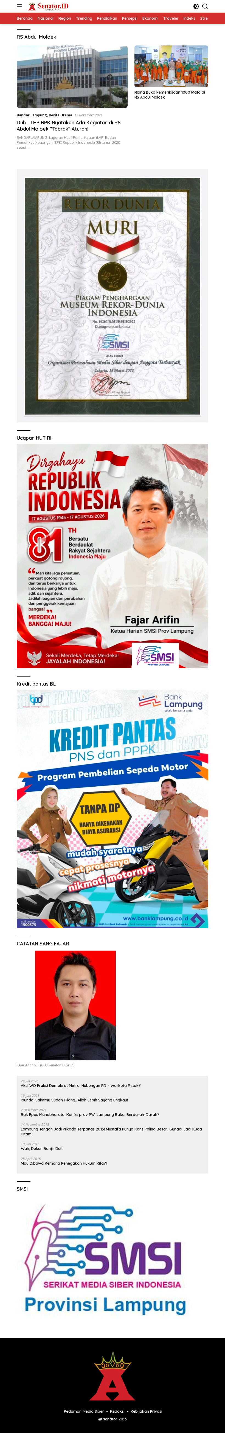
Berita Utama (60, 115)
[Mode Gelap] (196, 6)
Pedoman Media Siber (84, 1411)
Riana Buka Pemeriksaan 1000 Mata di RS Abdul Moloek (169, 95)
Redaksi (117, 1411)
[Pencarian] (205, 6)
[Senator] (48, 6)
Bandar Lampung (32, 115)
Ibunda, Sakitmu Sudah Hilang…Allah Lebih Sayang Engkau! (74, 1100)
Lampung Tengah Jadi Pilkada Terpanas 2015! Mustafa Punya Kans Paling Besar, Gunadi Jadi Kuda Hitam (111, 1131)
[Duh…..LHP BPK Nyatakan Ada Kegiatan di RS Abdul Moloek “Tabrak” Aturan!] (72, 76)
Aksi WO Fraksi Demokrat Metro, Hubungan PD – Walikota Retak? (81, 1085)
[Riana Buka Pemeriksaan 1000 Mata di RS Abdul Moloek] (171, 66)
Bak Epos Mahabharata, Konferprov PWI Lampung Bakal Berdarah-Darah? (90, 1114)
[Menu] (20, 6)
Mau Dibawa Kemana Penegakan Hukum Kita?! (64, 1163)
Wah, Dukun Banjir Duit (42, 1148)
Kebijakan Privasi (146, 1411)
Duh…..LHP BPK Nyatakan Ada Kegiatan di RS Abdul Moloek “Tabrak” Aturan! (69, 125)
